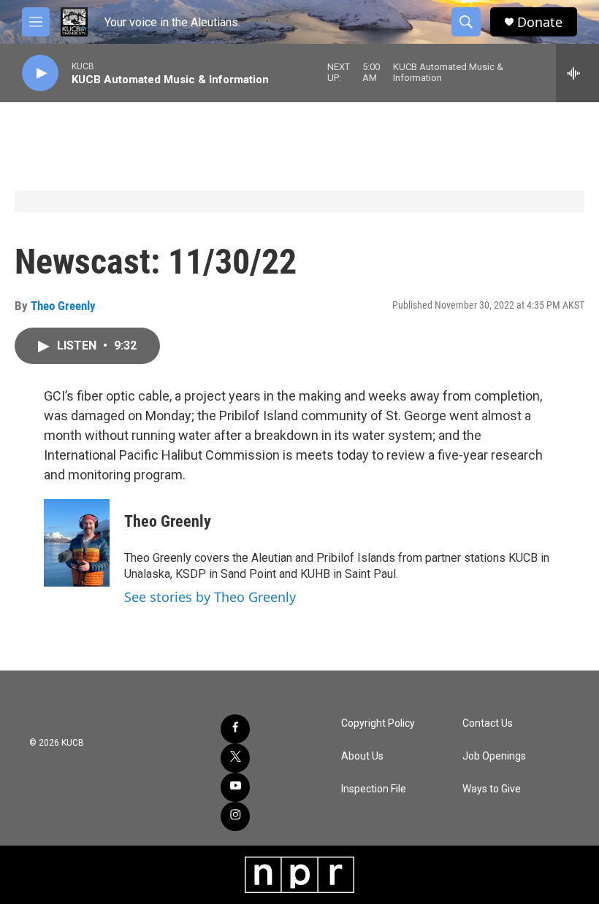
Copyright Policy (378, 723)
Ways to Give (491, 789)
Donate (539, 22)
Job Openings (494, 756)
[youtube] (235, 787)
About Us (362, 756)
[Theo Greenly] (77, 543)
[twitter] (235, 758)
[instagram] (235, 816)
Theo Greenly (63, 305)
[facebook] (235, 728)
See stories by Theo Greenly (210, 597)
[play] (40, 73)
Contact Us (487, 723)
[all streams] (577, 73)
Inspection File (373, 789)
